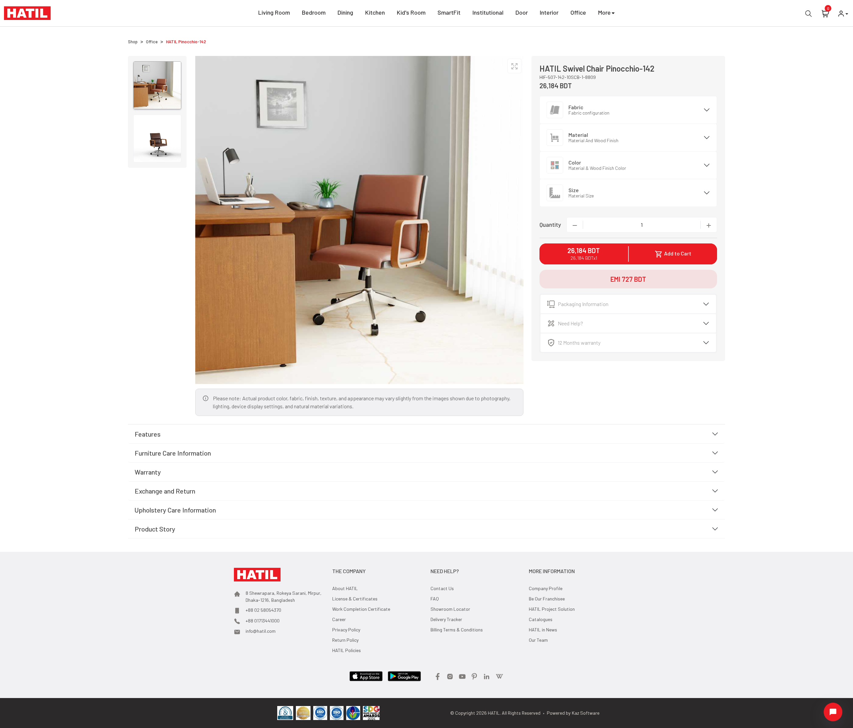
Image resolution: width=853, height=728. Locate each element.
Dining (345, 12)
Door (521, 12)
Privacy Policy (346, 629)
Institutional (487, 12)
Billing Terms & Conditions (456, 629)
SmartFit (448, 12)
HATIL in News (543, 629)
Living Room (274, 12)
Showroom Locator (450, 609)
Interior (549, 12)
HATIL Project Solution (552, 609)
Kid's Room (411, 12)
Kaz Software (585, 713)
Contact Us (442, 588)
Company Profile (545, 588)
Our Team (538, 640)
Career (339, 619)
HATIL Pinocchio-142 (186, 41)
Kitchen (375, 12)
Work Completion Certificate (361, 609)
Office (578, 12)
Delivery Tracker (446, 619)
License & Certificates (355, 598)
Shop (133, 41)
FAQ (434, 598)
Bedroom (314, 12)
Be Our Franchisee (547, 598)
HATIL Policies (346, 650)
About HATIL (345, 588)
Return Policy (345, 640)
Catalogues (540, 619)
